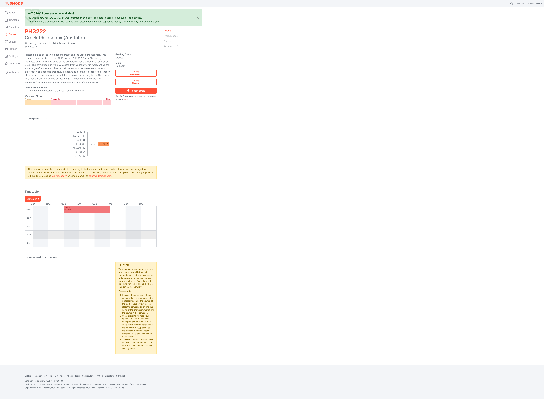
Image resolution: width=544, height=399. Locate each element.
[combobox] (514, 3)
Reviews (171, 46)
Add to (136, 73)
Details (167, 30)
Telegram (37, 376)
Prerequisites (171, 35)
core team (111, 384)
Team (77, 376)
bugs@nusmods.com (100, 175)
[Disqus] (68, 297)
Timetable (169, 41)
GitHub (28, 376)
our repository (59, 175)
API (45, 376)
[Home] (13, 3)
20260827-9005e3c (114, 388)
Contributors (88, 376)
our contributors (138, 384)
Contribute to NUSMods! (113, 376)
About (70, 376)
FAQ (126, 99)
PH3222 (104, 144)
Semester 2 (33, 198)
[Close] (197, 17)
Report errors (138, 90)
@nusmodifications (80, 384)
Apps (62, 376)
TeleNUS (54, 376)
